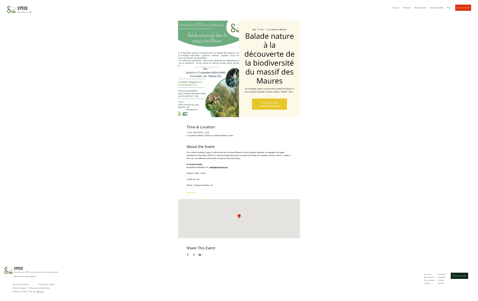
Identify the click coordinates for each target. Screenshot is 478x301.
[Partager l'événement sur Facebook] (188, 255)
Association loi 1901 (24, 12)
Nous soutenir (429, 280)
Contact (427, 283)
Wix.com (40, 291)
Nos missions (429, 277)
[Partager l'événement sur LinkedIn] (200, 255)
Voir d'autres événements (269, 105)
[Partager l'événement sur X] (194, 255)
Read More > (192, 192)
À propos (427, 274)
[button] (407, 8)
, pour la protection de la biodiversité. (44, 272)
